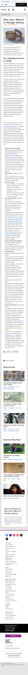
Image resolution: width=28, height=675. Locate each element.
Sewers (20, 408)
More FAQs (8, 576)
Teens (8, 478)
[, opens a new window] (10, 643)
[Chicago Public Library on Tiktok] (21, 535)
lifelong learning (18, 459)
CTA (17, 408)
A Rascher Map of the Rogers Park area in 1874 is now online (13, 475)
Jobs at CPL (8, 589)
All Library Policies (9, 594)
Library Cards (8, 570)
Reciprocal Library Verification (12, 648)
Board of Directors (9, 582)
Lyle (9, 14)
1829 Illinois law (11, 201)
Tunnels (18, 386)
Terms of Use (9, 653)
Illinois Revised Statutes (9, 126)
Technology (8, 572)
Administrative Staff (10, 580)
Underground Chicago (8, 388)
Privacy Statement (17, 653)
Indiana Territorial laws (11, 157)
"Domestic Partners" (16, 321)
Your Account (8, 569)
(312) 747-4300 (9, 630)
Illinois (8, 352)
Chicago (18, 478)
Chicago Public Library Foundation (10, 585)
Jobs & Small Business (11, 615)
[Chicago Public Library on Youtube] (17, 535)
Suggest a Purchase (10, 554)
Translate (23, 1)
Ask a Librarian (9, 544)
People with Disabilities (11, 574)
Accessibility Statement (14, 655)
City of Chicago (9, 645)
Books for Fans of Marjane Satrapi (13, 496)
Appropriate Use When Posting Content (12, 520)
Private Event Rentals (10, 561)
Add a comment (10, 360)
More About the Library (11, 601)
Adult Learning (8, 613)
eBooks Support (9, 556)
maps (4, 480)
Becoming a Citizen (10, 619)
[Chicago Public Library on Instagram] (14, 535)
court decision (9, 344)
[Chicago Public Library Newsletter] (7, 539)
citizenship (10, 459)
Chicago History (11, 386)
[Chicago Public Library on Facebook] (7, 535)
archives (13, 478)
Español (7, 605)
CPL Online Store (9, 599)
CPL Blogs (4, 14)
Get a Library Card (9, 546)
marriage (15, 352)
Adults (4, 386)
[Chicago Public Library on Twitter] (10, 535)
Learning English (9, 617)
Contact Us (13, 635)
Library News (8, 587)
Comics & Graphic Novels (13, 498)
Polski (6, 607)
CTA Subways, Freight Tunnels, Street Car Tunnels (12, 404)
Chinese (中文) (9, 609)
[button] (2, 4)
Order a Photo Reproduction (8, 558)
